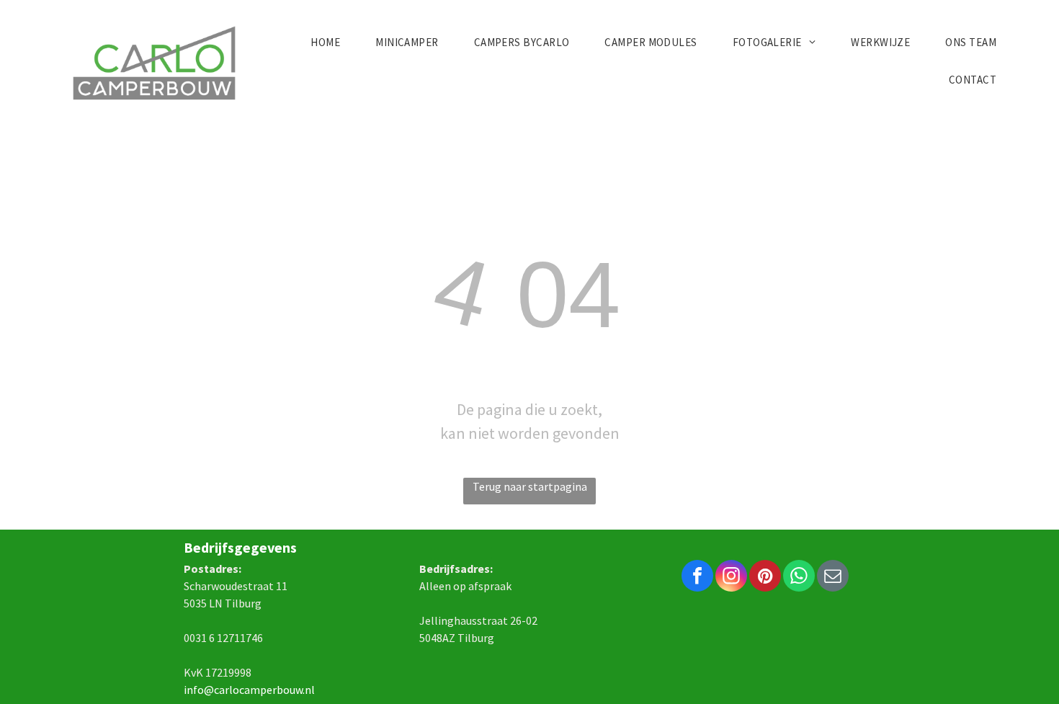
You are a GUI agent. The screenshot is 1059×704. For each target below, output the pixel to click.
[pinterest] (765, 577)
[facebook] (697, 577)
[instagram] (731, 577)
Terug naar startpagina (530, 486)
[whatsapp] (799, 577)
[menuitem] (330, 42)
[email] (833, 577)
